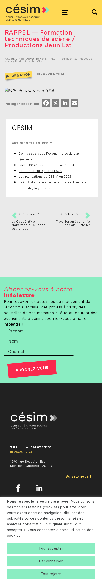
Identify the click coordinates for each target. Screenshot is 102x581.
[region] (51, 539)
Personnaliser (51, 561)
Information (31, 58)
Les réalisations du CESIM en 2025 (45, 176)
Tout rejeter (51, 574)
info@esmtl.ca (21, 451)
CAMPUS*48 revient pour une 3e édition (50, 165)
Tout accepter (51, 548)
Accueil (11, 58)
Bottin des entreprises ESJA (40, 171)
